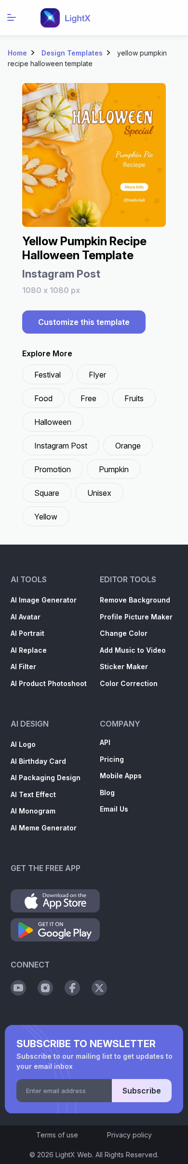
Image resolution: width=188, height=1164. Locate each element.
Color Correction (129, 683)
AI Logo (23, 744)
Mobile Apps (121, 775)
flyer (97, 374)
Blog (107, 792)
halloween (52, 422)
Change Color (124, 633)
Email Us (114, 809)
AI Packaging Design (46, 777)
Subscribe (141, 1090)
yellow (45, 516)
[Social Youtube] (18, 988)
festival (47, 374)
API (105, 742)
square (46, 493)
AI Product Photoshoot (49, 683)
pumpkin (114, 469)
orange (128, 445)
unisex (99, 493)
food (43, 398)
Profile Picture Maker (136, 617)
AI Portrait (27, 633)
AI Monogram (33, 811)
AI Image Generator (44, 600)
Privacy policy (129, 1135)
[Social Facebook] (72, 988)
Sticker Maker (124, 666)
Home (17, 53)
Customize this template (84, 322)
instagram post (60, 445)
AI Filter (23, 666)
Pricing (112, 759)
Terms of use (57, 1135)
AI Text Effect (33, 794)
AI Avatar (25, 617)
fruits (134, 398)
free (88, 398)
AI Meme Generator (44, 828)
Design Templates (72, 53)
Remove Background (135, 600)
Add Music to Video (133, 650)
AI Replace (29, 650)
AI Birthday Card (38, 761)
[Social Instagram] (45, 988)
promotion (52, 469)
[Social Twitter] (99, 988)
